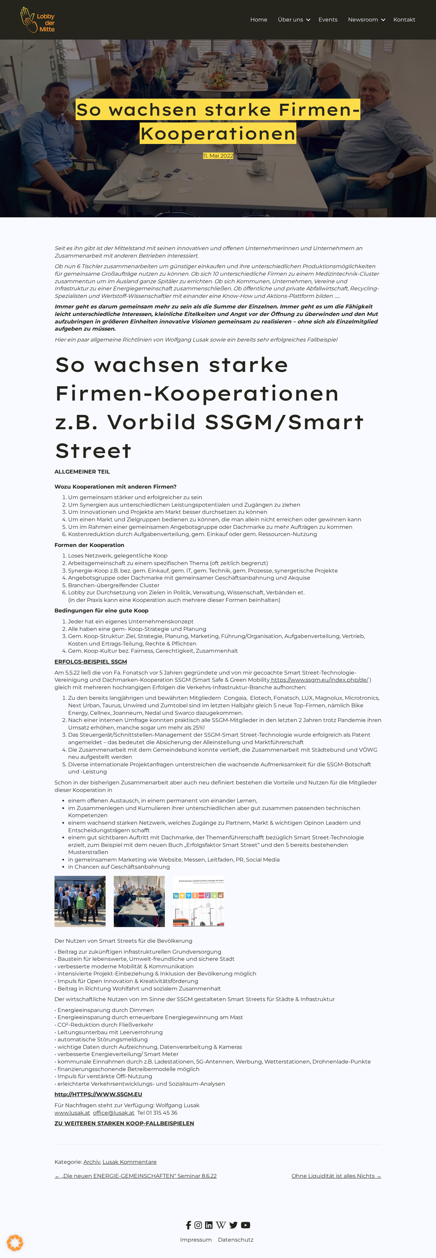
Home (258, 19)
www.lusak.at (72, 1113)
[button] (308, 20)
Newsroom (363, 19)
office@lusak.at (114, 1113)
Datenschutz (235, 1240)
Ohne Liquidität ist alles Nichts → (337, 1176)
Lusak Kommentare (130, 1162)
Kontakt (404, 19)
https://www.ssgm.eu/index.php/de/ (319, 680)
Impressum (196, 1240)
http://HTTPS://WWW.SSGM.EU (98, 1094)
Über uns (290, 19)
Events (328, 19)
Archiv (91, 1162)
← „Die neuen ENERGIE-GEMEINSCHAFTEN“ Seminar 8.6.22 (135, 1176)
